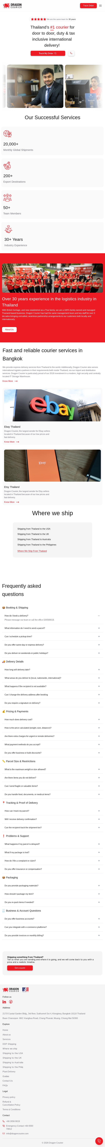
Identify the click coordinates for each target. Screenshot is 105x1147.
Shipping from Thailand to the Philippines (36, 545)
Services (7, 1039)
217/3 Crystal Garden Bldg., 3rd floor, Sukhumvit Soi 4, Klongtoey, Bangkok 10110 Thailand (44, 1014)
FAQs (5, 1085)
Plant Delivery (9, 1071)
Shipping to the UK (12, 1058)
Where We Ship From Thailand (32, 551)
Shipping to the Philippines (16, 1067)
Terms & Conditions (11, 1109)
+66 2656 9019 (13, 1121)
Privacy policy (9, 1097)
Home (6, 1030)
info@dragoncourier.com (17, 1134)
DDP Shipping (9, 1044)
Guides (6, 1076)
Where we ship (10, 1048)
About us (7, 1035)
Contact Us (8, 1081)
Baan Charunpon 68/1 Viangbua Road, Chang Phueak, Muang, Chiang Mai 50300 (40, 1018)
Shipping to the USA (13, 1053)
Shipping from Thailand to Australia (34, 539)
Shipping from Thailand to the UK (33, 534)
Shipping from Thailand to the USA (33, 529)
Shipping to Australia (13, 1062)
